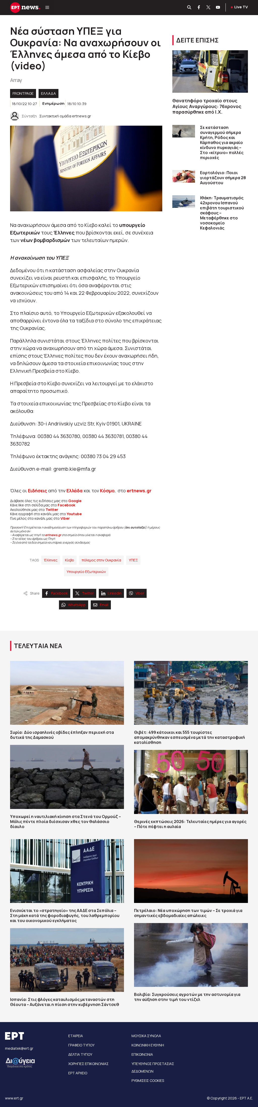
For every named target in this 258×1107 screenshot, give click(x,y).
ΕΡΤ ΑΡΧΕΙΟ (77, 1073)
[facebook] (199, 7)
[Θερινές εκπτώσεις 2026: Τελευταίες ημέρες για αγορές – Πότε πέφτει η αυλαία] (191, 782)
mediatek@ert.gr (19, 1048)
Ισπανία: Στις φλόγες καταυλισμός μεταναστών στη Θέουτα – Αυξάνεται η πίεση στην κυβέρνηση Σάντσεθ (64, 1002)
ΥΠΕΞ (133, 560)
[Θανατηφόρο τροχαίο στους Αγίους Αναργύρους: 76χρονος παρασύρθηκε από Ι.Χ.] (210, 71)
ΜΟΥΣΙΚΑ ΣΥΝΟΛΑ (146, 1035)
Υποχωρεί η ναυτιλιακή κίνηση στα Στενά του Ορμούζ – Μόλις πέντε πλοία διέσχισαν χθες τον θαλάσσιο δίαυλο (65, 821)
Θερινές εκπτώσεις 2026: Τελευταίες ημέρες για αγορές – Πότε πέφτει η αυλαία (190, 824)
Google (74, 500)
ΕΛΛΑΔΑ (48, 93)
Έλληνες (50, 560)
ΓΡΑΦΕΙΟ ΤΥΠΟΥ (81, 1045)
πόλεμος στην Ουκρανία (101, 560)
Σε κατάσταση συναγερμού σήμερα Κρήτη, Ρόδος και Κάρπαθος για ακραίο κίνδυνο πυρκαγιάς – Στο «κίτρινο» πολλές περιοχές (221, 142)
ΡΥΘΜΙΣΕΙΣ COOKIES (148, 1080)
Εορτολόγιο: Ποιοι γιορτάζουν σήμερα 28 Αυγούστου (223, 177)
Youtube (74, 513)
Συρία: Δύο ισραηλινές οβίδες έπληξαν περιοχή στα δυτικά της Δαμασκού (62, 735)
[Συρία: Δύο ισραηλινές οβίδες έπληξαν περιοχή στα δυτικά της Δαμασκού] (67, 693)
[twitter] (208, 7)
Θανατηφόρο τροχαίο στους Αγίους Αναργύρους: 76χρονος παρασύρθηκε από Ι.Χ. (206, 106)
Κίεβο (69, 560)
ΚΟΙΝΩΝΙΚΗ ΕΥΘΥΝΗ (148, 1045)
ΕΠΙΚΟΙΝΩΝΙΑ (142, 1054)
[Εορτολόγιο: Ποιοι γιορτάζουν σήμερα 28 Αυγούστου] (183, 176)
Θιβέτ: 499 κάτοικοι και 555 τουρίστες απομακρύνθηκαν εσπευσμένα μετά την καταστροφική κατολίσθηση (189, 737)
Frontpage (23, 93)
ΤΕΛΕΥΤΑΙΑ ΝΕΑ (38, 645)
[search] (189, 7)
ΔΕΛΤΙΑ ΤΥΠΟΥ (80, 1054)
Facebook (66, 505)
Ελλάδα (75, 491)
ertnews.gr (53, 535)
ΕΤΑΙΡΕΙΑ (75, 1035)
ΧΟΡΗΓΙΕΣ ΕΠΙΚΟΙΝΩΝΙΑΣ (88, 1063)
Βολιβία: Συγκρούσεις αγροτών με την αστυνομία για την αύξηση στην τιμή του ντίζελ (187, 997)
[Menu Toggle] (47, 7)
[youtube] (218, 7)
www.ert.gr (14, 1098)
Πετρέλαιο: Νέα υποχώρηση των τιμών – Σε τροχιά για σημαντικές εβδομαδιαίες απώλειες (188, 913)
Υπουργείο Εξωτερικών (86, 571)
